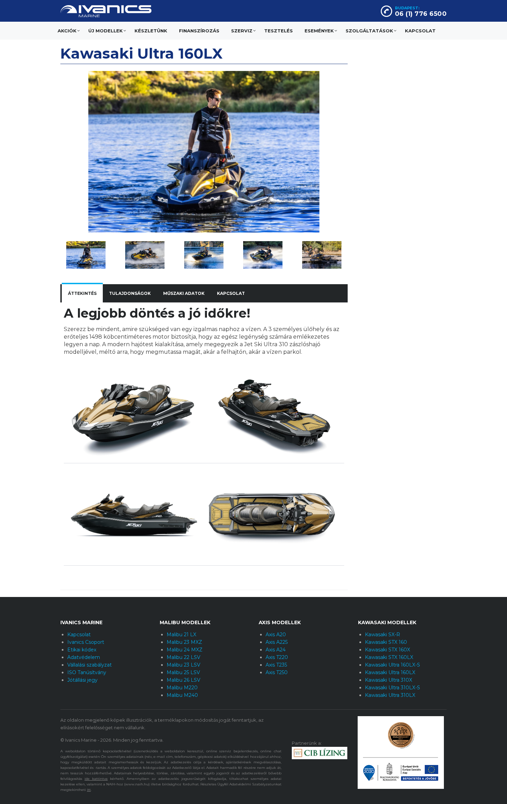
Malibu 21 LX (181, 634)
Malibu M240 (182, 695)
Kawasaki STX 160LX (389, 657)
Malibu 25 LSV (183, 672)
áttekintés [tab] (82, 293)
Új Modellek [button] (105, 30)
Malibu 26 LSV (183, 680)
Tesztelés (278, 30)
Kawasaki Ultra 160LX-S (392, 665)
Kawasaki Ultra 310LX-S (392, 687)
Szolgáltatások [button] (369, 30)
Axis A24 (276, 650)
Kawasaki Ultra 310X (388, 680)
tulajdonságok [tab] (130, 293)
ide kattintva (96, 778)
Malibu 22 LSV (183, 657)
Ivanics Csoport (85, 642)
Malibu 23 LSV (183, 665)
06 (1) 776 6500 (421, 14)
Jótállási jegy (82, 680)
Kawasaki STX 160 (386, 642)
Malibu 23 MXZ (184, 642)
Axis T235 (276, 665)
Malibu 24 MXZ (184, 650)
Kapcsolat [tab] (231, 293)
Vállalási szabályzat (89, 665)
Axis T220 (277, 657)
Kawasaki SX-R (382, 634)
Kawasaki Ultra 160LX (390, 672)
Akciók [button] (67, 30)
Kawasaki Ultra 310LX (390, 695)
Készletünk (151, 30)
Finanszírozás (199, 30)
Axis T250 (277, 672)
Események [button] (319, 30)
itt (89, 789)
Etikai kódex (81, 650)
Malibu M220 (182, 687)
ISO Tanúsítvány (86, 672)
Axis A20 (276, 634)
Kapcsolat (420, 30)
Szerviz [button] (241, 30)
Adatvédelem (83, 657)
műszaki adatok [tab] (184, 293)
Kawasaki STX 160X (387, 650)
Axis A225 (277, 642)
